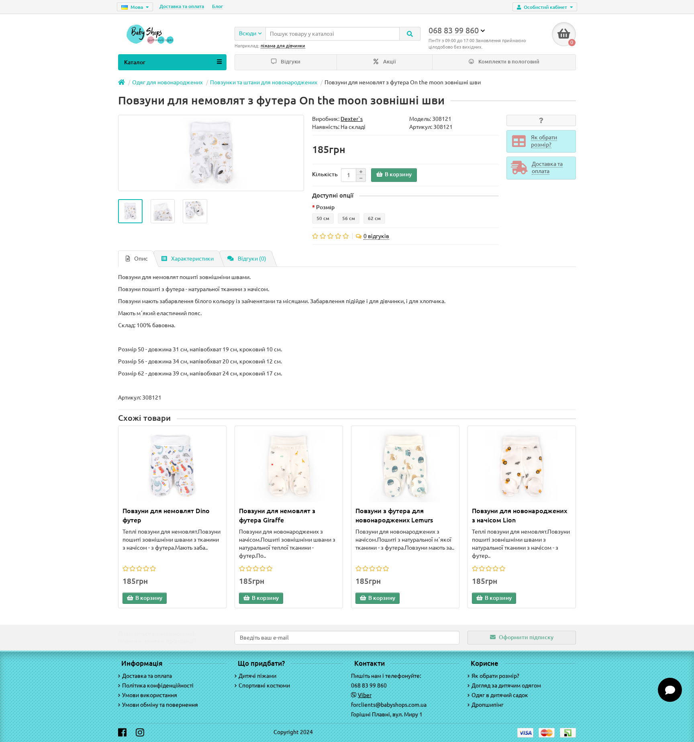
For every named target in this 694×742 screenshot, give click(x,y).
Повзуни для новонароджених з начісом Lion (519, 515)
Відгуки (290, 62)
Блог (217, 6)
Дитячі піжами (257, 676)
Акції (389, 62)
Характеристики (192, 258)
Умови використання (149, 695)
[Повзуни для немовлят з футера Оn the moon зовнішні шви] (130, 211)
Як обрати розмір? (495, 676)
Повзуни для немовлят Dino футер (166, 515)
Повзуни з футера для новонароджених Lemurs (394, 515)
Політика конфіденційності (158, 685)
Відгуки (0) (252, 258)
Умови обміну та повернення (160, 704)
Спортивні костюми (264, 685)
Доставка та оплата (181, 6)
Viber (364, 695)
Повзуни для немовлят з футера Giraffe (277, 515)
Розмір (325, 207)
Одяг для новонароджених (167, 82)
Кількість (325, 174)
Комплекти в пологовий (508, 62)
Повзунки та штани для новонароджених (263, 82)
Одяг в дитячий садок (500, 695)
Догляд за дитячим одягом (506, 685)
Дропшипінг (488, 704)
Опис (141, 258)
